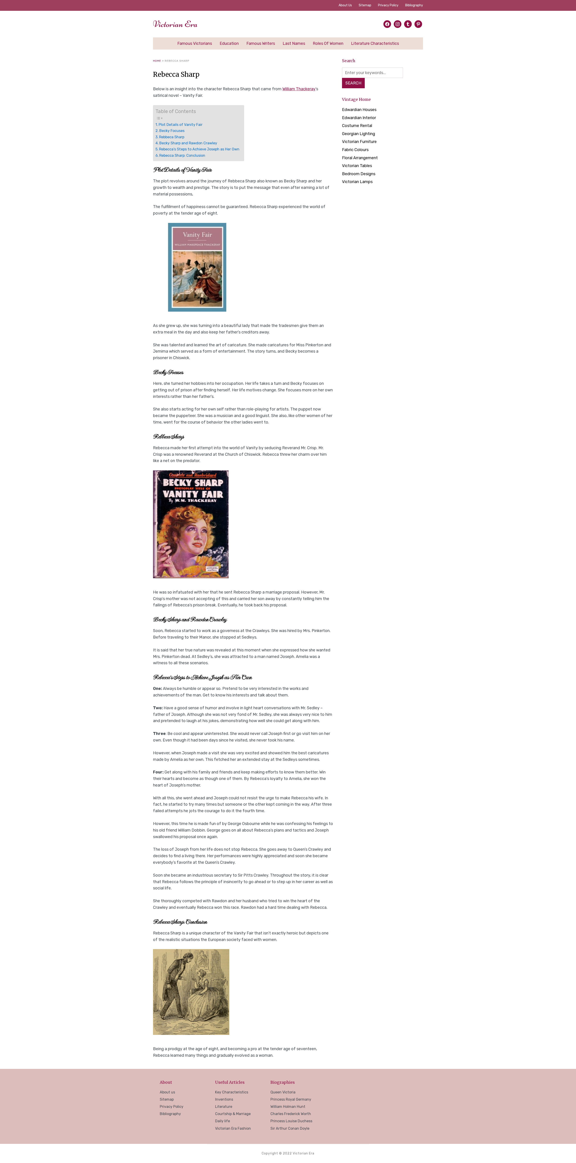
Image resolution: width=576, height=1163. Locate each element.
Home (157, 60)
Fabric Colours (355, 149)
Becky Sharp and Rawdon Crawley (188, 143)
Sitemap (365, 5)
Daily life (222, 1121)
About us (345, 5)
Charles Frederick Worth (290, 1114)
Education (229, 43)
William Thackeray (298, 88)
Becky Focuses (171, 131)
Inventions (224, 1099)
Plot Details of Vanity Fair (180, 124)
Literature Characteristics (375, 43)
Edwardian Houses (359, 109)
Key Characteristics (231, 1092)
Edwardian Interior (359, 117)
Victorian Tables (357, 165)
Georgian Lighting (358, 133)
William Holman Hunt (287, 1106)
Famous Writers (260, 43)
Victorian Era (175, 24)
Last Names (294, 43)
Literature (223, 1106)
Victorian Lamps (357, 181)
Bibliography (414, 5)
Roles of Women (328, 43)
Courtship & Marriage (233, 1114)
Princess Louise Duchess (291, 1121)
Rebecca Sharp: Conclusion (182, 155)
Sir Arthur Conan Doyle (289, 1128)
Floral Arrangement (360, 157)
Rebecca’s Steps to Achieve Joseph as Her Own (199, 149)
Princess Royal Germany (290, 1099)
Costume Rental (357, 125)
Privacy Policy (388, 5)
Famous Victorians (194, 43)
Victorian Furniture (359, 141)
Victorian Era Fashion (233, 1128)
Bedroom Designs (358, 173)
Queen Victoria (282, 1092)
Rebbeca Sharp (171, 137)
